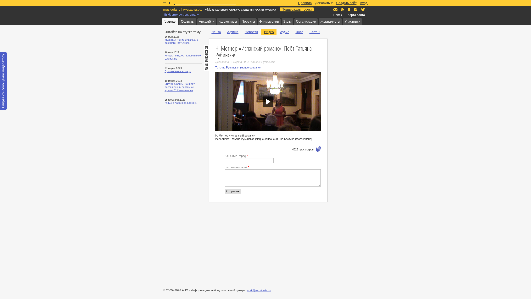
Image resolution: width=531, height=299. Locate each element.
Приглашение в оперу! (178, 71)
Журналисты (330, 21)
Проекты (248, 21)
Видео (269, 32)
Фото (299, 32)
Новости (251, 32)
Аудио (284, 32)
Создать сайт (346, 3)
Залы (287, 21)
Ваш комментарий (237, 167)
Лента (216, 32)
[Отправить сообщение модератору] (3, 81)
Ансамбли (206, 21)
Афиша (233, 32)
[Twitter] (206, 56)
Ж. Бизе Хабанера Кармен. (181, 102)
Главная (170, 21)
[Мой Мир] (206, 60)
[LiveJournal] (206, 68)
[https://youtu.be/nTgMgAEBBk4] (268, 101)
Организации (306, 21)
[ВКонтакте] (206, 47)
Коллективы (228, 21)
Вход (364, 3)
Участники (352, 21)
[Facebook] (206, 52)
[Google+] (206, 64)
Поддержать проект (297, 9)
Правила (305, 3)
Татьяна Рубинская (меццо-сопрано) (238, 67)
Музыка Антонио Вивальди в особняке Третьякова (181, 41)
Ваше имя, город (236, 155)
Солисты (188, 21)
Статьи (314, 32)
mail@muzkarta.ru (259, 290)
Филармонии (269, 21)
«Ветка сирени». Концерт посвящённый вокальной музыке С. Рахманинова (180, 87)
